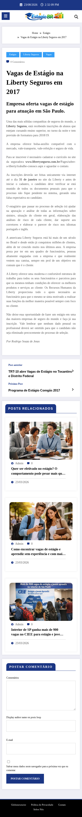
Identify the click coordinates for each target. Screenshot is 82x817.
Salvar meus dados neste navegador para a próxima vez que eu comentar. (37, 768)
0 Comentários (18, 62)
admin (19, 463)
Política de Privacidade (42, 805)
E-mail (9, 739)
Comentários (12, 677)
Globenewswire (18, 805)
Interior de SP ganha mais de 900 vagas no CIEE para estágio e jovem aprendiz (37, 632)
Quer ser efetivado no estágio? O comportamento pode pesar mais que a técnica (37, 471)
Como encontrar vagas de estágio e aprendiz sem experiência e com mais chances (37, 552)
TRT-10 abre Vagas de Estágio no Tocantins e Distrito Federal (40, 374)
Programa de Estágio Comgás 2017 (34, 390)
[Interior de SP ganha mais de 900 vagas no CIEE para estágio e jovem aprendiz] (41, 601)
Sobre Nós (38, 809)
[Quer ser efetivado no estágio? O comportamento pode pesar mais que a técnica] (41, 440)
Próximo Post (15, 383)
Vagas (49, 54)
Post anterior (15, 365)
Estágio (12, 54)
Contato (62, 805)
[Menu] (6, 16)
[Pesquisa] (76, 17)
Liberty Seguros (31, 54)
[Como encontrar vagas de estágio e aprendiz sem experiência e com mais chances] (41, 520)
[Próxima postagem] (73, 389)
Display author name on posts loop (23, 717)
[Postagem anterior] (73, 370)
